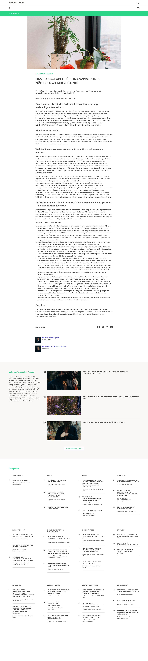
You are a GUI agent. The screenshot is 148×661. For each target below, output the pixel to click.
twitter (103, 327)
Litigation (121, 530)
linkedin (107, 327)
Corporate (121, 475)
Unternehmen (122, 585)
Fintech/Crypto (88, 530)
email (111, 327)
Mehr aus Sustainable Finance (74, 448)
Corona (85, 475)
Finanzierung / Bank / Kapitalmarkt (55, 531)
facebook (98, 327)
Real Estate (16, 585)
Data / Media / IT (18, 530)
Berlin (49, 475)
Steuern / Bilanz (53, 585)
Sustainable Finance (44, 73)
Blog (137, 3)
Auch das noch (18, 475)
